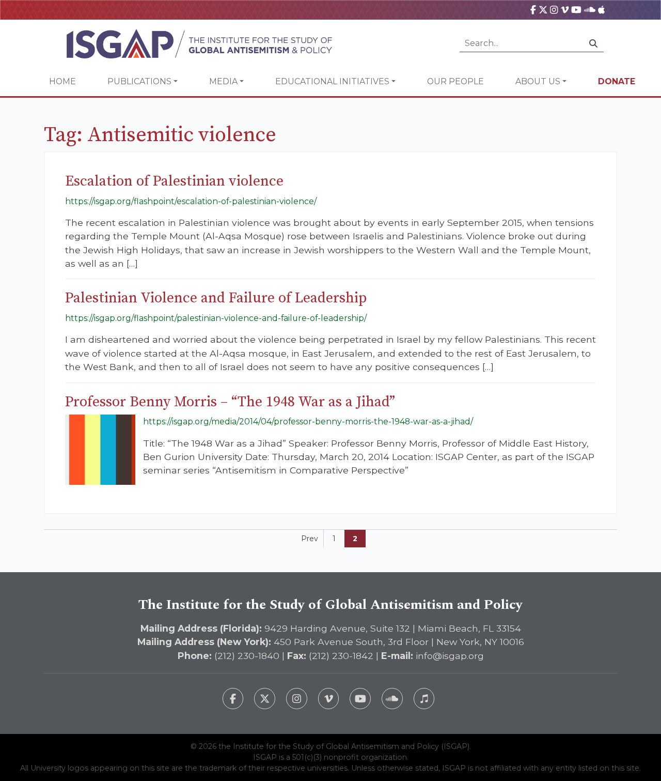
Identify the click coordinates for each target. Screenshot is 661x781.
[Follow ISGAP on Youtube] (360, 698)
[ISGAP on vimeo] (565, 9)
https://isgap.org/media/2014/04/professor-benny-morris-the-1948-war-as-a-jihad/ (308, 421)
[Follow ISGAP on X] (264, 698)
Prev (309, 538)
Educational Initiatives (332, 81)
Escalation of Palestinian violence (174, 181)
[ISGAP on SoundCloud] (589, 9)
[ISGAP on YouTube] (576, 9)
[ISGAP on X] (543, 9)
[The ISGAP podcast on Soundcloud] (392, 698)
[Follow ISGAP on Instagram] (296, 698)
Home (62, 81)
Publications (139, 81)
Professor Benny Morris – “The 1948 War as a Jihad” (230, 402)
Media (223, 81)
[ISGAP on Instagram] (554, 9)
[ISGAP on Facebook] (533, 9)
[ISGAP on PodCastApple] (601, 9)
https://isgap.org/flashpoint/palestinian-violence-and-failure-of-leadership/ (216, 318)
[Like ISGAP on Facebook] (233, 698)
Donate (616, 81)
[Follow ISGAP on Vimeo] (328, 698)
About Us (537, 81)
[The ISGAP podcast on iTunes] (424, 698)
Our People (455, 81)
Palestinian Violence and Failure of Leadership (216, 298)
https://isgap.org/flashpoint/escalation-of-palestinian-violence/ (191, 201)
